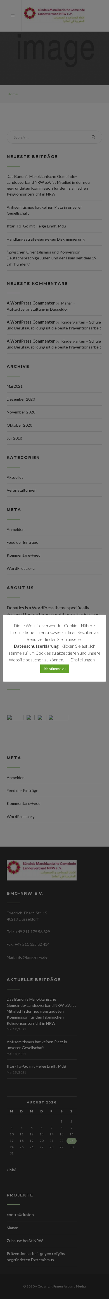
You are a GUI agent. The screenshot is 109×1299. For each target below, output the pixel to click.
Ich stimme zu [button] (55, 668)
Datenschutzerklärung (36, 646)
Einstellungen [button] (82, 659)
